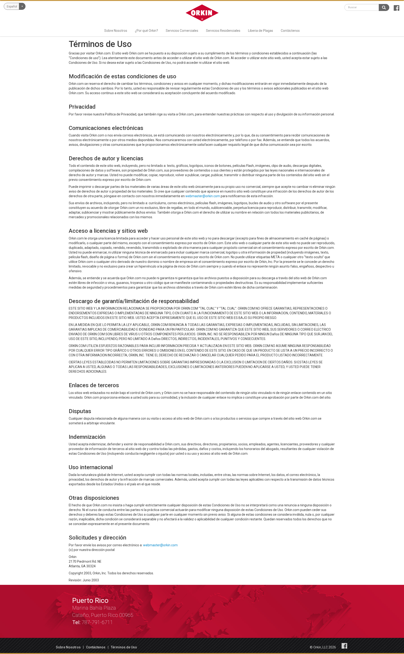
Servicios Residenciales (223, 30)
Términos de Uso (124, 647)
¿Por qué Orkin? (146, 30)
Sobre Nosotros (115, 30)
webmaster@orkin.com (202, 196)
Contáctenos (290, 30)
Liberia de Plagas (260, 30)
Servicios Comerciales (182, 30)
